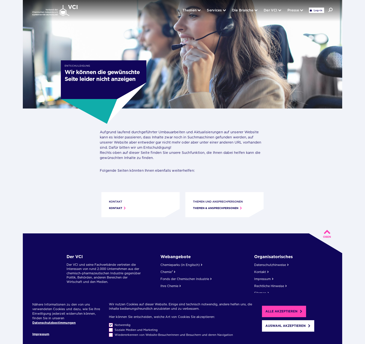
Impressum (40, 334)
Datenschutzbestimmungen (54, 323)
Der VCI (75, 256)
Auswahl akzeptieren (285, 326)
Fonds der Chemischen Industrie (184, 279)
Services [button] (214, 10)
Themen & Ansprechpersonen (215, 208)
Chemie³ (166, 272)
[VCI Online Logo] (55, 11)
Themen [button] (189, 10)
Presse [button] (293, 10)
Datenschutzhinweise (270, 265)
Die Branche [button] (242, 10)
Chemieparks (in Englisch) (180, 265)
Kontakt (115, 208)
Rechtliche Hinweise (269, 286)
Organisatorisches (273, 256)
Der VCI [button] (270, 10)
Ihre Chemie (169, 286)
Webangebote (175, 256)
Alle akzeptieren (281, 311)
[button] (330, 10)
